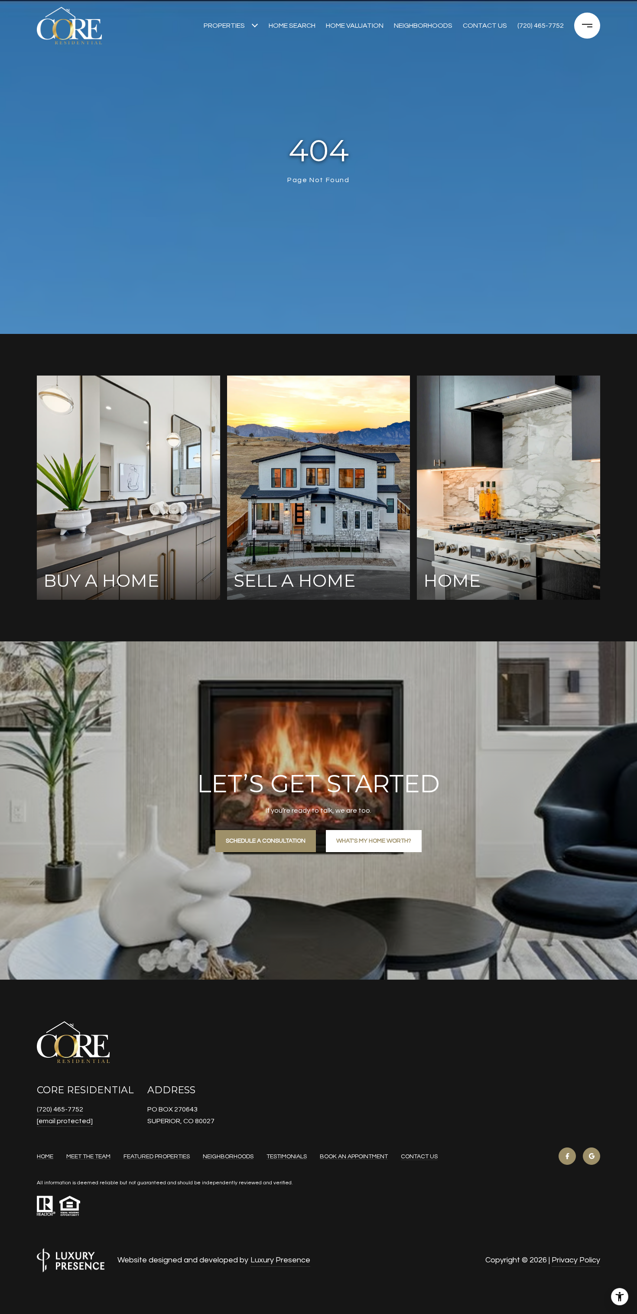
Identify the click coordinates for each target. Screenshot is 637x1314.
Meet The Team (88, 1157)
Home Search (292, 25)
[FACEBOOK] (567, 1156)
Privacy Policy (576, 1260)
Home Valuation (355, 25)
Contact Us (419, 1157)
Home (45, 1157)
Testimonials (286, 1157)
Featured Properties (157, 1157)
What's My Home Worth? (373, 841)
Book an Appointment (354, 1157)
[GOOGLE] (591, 1156)
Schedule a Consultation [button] (266, 841)
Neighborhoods (423, 25)
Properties (224, 25)
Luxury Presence (280, 1260)
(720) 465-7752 (540, 25)
